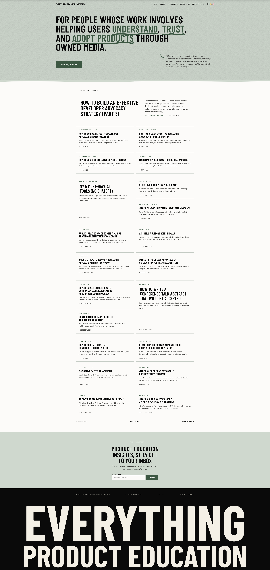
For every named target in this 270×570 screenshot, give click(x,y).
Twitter (161, 495)
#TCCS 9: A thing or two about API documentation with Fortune (156, 400)
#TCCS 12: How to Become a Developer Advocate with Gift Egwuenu (99, 261)
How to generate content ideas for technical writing (94, 346)
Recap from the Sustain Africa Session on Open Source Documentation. (160, 346)
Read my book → (69, 64)
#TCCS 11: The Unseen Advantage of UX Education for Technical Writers (158, 261)
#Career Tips (84, 230)
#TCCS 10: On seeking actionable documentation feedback (156, 372)
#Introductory (145, 156)
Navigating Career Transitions (95, 371)
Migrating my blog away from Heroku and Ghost (164, 159)
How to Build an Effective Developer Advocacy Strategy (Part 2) (98, 135)
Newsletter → (198, 4)
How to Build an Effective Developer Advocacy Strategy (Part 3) (109, 108)
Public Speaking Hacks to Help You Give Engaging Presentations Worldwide (100, 235)
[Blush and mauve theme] (213, 4)
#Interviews (84, 256)
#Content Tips (145, 181)
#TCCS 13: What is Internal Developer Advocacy (164, 208)
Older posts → (187, 421)
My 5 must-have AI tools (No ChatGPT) (96, 189)
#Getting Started (86, 367)
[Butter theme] (211, 4)
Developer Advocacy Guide (179, 4)
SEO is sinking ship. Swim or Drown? (158, 184)
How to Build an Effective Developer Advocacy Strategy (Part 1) (159, 135)
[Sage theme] (208, 4)
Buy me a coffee (187, 495)
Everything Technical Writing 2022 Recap (101, 399)
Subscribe (152, 478)
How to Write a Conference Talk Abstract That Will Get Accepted (163, 293)
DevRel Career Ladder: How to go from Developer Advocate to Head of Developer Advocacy (95, 290)
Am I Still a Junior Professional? (157, 233)
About (162, 4)
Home (155, 4)
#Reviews (82, 395)
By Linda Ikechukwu (133, 495)
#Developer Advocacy (154, 116)
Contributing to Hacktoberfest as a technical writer (96, 318)
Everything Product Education (70, 4)
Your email (133, 476)
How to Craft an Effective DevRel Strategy (102, 159)
